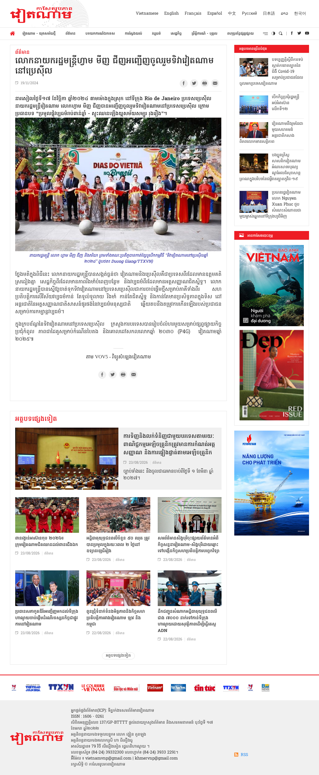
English (171, 14)
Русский (249, 14)
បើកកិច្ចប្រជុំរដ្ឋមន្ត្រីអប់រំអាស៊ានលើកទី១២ (285, 103)
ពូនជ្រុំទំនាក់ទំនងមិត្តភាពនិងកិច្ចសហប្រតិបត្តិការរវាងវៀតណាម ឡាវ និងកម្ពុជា (115, 618)
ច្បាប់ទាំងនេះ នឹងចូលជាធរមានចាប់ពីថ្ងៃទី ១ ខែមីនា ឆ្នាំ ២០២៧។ (168, 475)
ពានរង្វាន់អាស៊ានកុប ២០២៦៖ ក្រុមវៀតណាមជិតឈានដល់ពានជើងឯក (46, 541)
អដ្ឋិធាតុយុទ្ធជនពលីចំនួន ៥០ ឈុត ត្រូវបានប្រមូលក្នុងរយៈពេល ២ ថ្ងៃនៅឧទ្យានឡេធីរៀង (118, 544)
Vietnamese (147, 14)
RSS (244, 755)
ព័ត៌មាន (71, 33)
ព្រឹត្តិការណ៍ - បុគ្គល (204, 33)
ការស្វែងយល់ (133, 33)
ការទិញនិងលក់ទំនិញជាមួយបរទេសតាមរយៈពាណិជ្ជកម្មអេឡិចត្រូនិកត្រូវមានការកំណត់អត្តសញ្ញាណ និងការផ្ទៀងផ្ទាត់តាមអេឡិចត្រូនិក (169, 445)
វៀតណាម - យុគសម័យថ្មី (39, 33)
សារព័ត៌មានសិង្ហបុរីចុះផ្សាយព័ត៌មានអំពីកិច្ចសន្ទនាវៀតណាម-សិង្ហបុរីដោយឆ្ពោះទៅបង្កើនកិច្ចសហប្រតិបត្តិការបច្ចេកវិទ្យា (188, 544)
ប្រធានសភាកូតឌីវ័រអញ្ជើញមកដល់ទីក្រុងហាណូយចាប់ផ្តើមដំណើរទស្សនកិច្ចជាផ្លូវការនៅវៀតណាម (46, 618)
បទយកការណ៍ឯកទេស (100, 33)
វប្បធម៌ (156, 33)
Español (214, 14)
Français (193, 14)
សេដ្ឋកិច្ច (176, 33)
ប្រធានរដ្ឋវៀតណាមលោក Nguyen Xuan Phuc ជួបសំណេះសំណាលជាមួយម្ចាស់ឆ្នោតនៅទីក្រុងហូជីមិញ (270, 205)
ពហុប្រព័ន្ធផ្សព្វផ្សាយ (240, 33)
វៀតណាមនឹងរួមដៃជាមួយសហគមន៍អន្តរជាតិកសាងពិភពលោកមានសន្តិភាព (271, 133)
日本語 (269, 14)
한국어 (300, 14)
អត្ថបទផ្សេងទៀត (36, 419)
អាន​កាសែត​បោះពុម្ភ (260, 235)
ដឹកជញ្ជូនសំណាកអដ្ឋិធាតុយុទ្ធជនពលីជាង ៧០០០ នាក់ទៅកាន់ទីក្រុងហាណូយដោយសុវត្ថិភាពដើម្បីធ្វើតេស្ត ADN (187, 621)
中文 (232, 14)
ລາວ (284, 14)
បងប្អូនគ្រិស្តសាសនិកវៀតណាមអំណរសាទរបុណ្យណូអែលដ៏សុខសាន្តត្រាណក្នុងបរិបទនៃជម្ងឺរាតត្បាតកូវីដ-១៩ (270, 167)
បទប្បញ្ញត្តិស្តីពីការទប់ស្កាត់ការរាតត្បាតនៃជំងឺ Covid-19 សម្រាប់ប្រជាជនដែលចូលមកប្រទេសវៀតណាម (271, 72)
